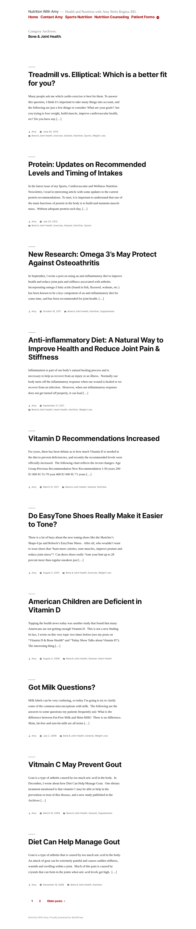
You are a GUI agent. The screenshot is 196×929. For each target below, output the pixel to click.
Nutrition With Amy (43, 11)
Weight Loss (99, 135)
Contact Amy (51, 17)
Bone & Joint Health (42, 135)
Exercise (58, 135)
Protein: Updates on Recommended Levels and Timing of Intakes (87, 168)
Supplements (107, 311)
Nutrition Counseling (111, 17)
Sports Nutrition (78, 17)
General (68, 135)
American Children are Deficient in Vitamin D (85, 605)
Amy (34, 131)
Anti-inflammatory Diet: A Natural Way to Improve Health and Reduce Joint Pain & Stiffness (95, 348)
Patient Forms (143, 17)
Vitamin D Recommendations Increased (94, 438)
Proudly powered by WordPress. (67, 917)
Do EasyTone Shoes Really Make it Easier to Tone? (95, 519)
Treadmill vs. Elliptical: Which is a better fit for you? (97, 78)
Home (33, 17)
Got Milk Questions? (61, 687)
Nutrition (78, 135)
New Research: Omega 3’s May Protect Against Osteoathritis (92, 258)
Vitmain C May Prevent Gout (75, 764)
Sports (87, 135)
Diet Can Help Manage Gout (74, 841)
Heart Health (60, 409)
